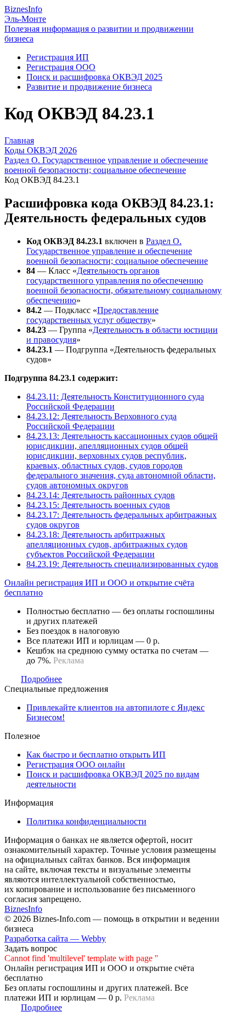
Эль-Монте (25, 19)
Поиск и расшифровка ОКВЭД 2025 (94, 77)
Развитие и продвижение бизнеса (89, 86)
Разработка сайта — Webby (55, 938)
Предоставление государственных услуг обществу (92, 315)
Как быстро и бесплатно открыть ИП (96, 754)
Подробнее (41, 679)
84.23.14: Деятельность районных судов (100, 495)
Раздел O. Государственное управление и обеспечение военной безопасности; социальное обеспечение (117, 250)
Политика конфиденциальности (86, 821)
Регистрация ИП (57, 57)
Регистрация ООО (60, 67)
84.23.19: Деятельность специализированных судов (122, 564)
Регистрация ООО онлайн (75, 764)
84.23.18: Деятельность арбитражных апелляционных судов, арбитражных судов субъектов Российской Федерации (107, 544)
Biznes (23, 9)
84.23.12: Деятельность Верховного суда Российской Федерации (101, 421)
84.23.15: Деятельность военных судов (98, 505)
